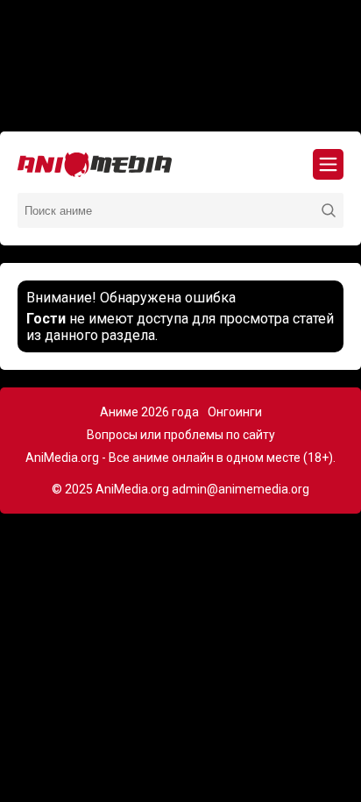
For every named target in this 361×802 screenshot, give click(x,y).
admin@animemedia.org (240, 489)
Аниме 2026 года (149, 412)
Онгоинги (235, 412)
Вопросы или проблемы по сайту (181, 435)
